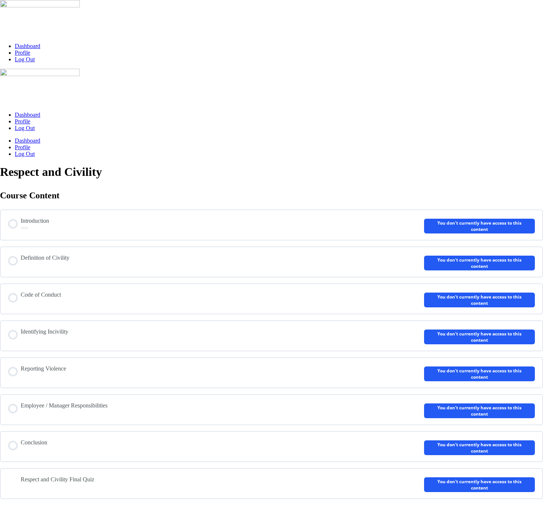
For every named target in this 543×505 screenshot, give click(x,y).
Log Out (25, 59)
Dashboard (27, 46)
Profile (22, 53)
